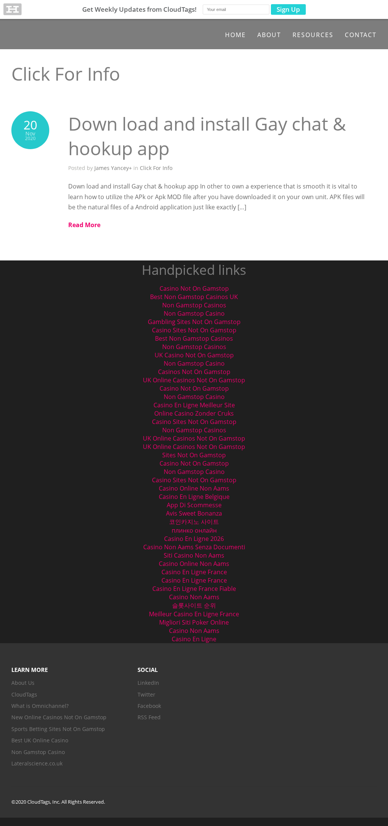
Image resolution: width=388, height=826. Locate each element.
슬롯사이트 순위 (194, 605)
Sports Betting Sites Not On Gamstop (58, 728)
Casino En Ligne (194, 639)
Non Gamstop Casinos (194, 305)
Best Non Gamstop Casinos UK (194, 297)
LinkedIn (148, 682)
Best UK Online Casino (39, 740)
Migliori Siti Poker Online (194, 622)
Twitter (146, 694)
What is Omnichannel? (40, 705)
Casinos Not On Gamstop (194, 372)
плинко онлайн (194, 530)
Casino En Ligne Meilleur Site (194, 405)
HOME (235, 35)
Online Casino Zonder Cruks (194, 413)
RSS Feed (149, 717)
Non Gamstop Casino (194, 313)
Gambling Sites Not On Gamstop (194, 322)
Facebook (149, 705)
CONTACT (361, 35)
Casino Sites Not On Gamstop (194, 330)
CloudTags (24, 694)
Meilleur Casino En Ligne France (194, 614)
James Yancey (111, 167)
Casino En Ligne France (194, 572)
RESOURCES (313, 35)
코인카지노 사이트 (194, 521)
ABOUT (269, 35)
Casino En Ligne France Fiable (194, 588)
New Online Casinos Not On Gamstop (58, 717)
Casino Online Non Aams (194, 488)
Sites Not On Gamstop (194, 455)
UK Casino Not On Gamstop (194, 355)
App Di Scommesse (194, 505)
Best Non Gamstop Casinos (194, 338)
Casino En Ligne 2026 (194, 539)
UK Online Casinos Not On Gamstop (194, 380)
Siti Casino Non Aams (194, 555)
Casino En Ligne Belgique (194, 496)
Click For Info (156, 167)
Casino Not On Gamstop (194, 288)
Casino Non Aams (194, 597)
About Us (22, 682)
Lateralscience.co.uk (37, 763)
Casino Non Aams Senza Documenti (194, 547)
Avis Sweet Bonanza (194, 513)
